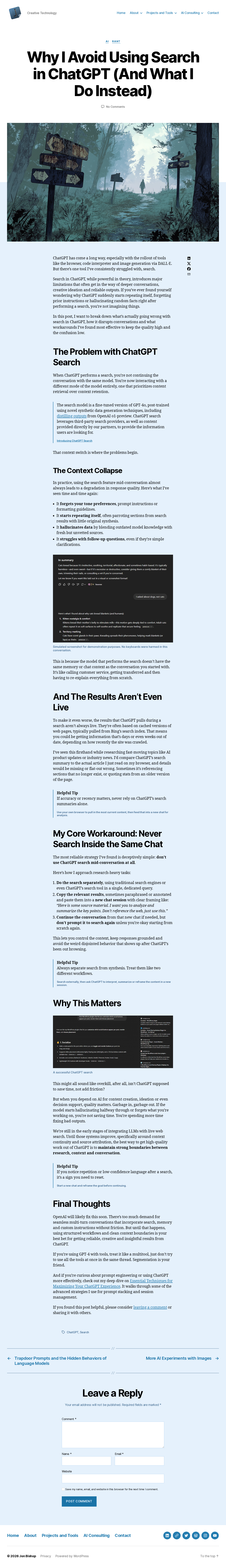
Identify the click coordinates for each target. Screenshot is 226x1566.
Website (67, 1471)
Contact (213, 13)
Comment (69, 1419)
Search (84, 1332)
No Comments (115, 106)
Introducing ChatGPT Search (74, 440)
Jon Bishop (27, 1556)
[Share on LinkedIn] (189, 258)
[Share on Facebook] (189, 269)
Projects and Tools (160, 13)
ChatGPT (72, 1332)
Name (67, 1454)
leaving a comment (150, 1307)
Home (121, 13)
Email (119, 1454)
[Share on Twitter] (189, 263)
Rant (116, 41)
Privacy (45, 1556)
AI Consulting (190, 13)
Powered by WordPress (72, 1556)
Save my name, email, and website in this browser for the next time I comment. (111, 1489)
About (134, 13)
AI (107, 41)
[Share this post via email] (189, 274)
